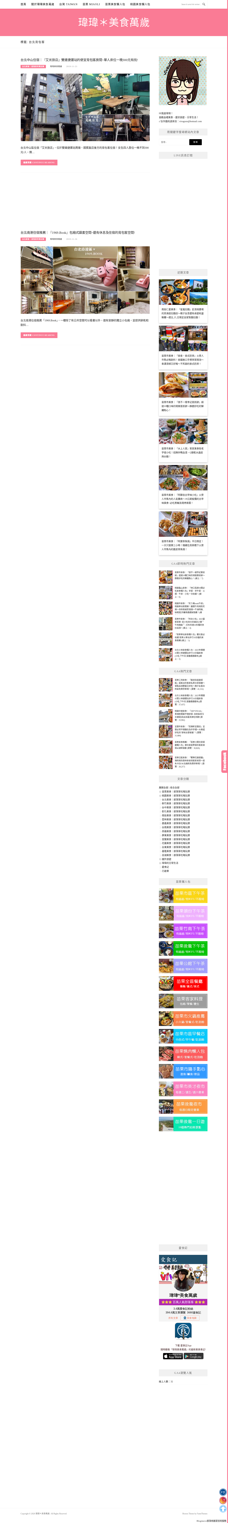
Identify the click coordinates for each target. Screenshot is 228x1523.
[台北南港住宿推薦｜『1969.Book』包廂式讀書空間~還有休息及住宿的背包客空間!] (85, 280)
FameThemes (202, 1513)
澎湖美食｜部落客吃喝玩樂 (176, 855)
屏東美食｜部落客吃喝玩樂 (176, 835)
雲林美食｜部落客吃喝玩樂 (176, 819)
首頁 (23, 4)
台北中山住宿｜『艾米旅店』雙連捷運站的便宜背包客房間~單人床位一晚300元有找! (79, 60)
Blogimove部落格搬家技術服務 (211, 1521)
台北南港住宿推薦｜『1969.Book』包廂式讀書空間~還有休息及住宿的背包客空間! (78, 232)
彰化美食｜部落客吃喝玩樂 (176, 811)
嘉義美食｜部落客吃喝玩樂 (176, 823)
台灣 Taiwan (68, 4)
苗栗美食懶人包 (115, 4)
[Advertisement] (85, 202)
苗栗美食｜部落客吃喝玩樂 (176, 791)
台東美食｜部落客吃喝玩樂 (176, 847)
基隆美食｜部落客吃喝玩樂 (176, 851)
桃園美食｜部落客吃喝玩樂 (176, 795)
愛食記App (185, 1345)
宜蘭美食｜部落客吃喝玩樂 (176, 839)
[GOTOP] (222, 1509)
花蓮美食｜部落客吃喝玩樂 (176, 843)
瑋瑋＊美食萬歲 (114, 22)
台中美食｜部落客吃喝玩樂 (176, 807)
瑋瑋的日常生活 (170, 863)
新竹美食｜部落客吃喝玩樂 (176, 803)
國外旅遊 (166, 859)
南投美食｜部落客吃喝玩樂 (176, 815)
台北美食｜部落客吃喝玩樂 (33, 66)
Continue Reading (43, 163)
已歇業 (165, 871)
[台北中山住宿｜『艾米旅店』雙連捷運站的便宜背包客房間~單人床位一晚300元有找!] (85, 107)
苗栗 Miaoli (91, 4)
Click (224, 761)
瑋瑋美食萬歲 (56, 66)
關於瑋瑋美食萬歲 (42, 4)
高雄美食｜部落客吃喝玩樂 (176, 831)
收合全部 (174, 787)
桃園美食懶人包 (140, 4)
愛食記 (165, 867)
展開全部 (163, 787)
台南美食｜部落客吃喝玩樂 (176, 827)
